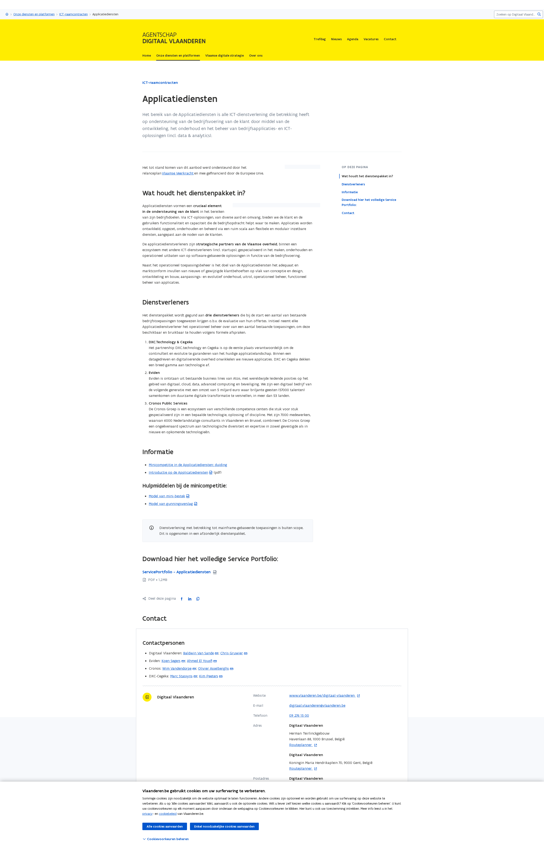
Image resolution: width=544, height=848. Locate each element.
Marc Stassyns (181, 676)
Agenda (352, 39)
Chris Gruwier (231, 653)
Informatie (350, 192)
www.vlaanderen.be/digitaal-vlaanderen (322, 695)
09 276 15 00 (299, 715)
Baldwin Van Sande (198, 653)
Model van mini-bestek (167, 496)
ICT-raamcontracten (73, 14)
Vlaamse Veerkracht (178, 173)
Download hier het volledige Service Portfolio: (369, 202)
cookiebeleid (168, 814)
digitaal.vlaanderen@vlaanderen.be (317, 705)
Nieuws (336, 39)
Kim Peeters (208, 676)
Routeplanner (301, 745)
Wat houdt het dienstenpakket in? (367, 176)
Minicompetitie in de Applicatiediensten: (188, 464)
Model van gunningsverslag (171, 503)
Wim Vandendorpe (176, 668)
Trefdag (320, 39)
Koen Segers (171, 660)
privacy (147, 814)
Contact (390, 39)
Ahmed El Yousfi (199, 660)
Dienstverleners (353, 184)
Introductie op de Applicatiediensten (178, 472)
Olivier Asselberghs (213, 668)
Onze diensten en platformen (34, 14)
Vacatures (371, 39)
